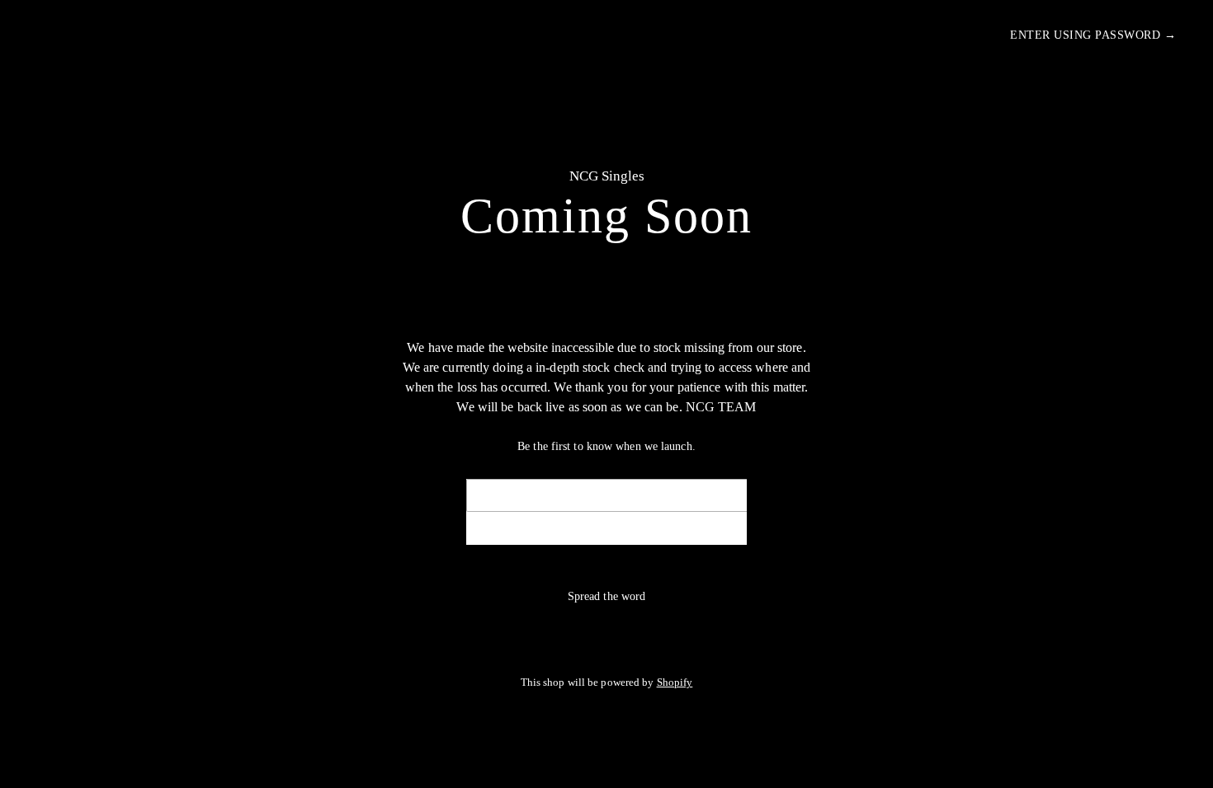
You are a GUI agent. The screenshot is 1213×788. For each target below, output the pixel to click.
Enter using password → (1093, 35)
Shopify (675, 682)
